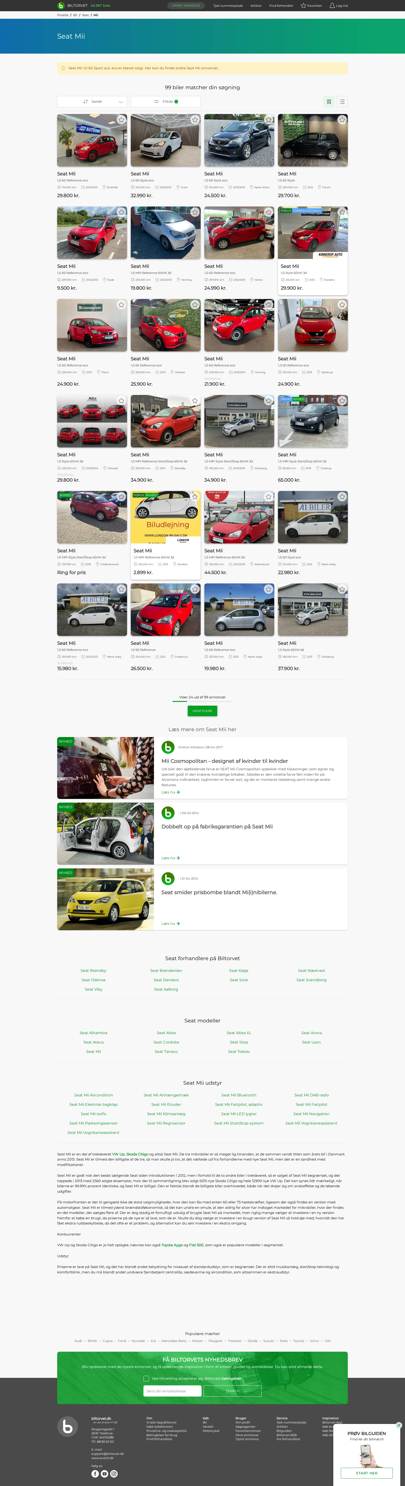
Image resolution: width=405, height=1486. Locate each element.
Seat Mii (93, 1051)
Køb (206, 1418)
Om (149, 1418)
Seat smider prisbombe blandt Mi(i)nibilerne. (219, 892)
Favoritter (314, 5)
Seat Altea (166, 1033)
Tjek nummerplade (228, 5)
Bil (75, 15)
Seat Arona (311, 1033)
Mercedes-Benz (174, 1341)
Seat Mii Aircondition (93, 1095)
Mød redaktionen (159, 1426)
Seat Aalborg (166, 989)
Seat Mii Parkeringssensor (93, 1123)
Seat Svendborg (311, 980)
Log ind (342, 5)
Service (282, 1418)
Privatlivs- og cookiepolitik (166, 1431)
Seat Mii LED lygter (239, 1114)
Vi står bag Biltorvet (161, 1422)
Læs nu (168, 792)
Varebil (208, 1426)
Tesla (284, 1341)
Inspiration (330, 1418)
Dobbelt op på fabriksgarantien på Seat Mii (217, 826)
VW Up (118, 1154)
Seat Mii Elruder (166, 1104)
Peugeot (216, 1341)
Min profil (243, 1422)
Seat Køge (238, 970)
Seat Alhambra (93, 1033)
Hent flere (202, 711)
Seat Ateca (93, 1042)
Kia (153, 1341)
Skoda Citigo (137, 1154)
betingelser (231, 1378)
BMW (92, 1341)
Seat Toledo (239, 1051)
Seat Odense (94, 980)
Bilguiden (284, 1431)
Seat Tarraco (166, 1051)
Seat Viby (93, 989)
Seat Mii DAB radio (311, 1095)
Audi (78, 1341)
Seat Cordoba (166, 1042)
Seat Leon (311, 1042)
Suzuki (268, 1341)
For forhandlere (288, 1439)
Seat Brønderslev (166, 970)
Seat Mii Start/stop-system (239, 1123)
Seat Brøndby (93, 970)
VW (328, 1341)
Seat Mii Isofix (93, 1114)
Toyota (298, 1341)
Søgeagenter (245, 1426)
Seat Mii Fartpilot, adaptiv (238, 1104)
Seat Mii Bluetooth (238, 1095)
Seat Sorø (239, 980)
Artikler (256, 5)
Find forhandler (281, 5)
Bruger (241, 1418)
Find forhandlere (159, 1439)
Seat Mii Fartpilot (311, 1104)
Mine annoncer (247, 1435)
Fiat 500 (196, 1245)
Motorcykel (211, 1431)
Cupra (107, 1341)
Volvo (314, 1341)
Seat (85, 15)
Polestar (235, 1341)
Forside (62, 15)
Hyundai (138, 1341)
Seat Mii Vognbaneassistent (311, 1123)
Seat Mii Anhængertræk (166, 1095)
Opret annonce (186, 5)
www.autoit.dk (102, 1458)
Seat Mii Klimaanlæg (166, 1114)
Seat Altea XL (239, 1033)
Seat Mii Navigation (311, 1114)
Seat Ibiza (239, 1042)
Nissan (197, 1341)
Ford (122, 1341)
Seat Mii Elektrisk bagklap (93, 1104)
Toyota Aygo (172, 1245)
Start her (367, 1473)
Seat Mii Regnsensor (166, 1123)
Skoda (253, 1341)
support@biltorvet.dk (107, 1454)
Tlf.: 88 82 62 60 (102, 1441)
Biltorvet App (332, 1422)
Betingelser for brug (161, 1435)
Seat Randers (166, 980)
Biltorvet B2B (287, 1435)
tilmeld (233, 1391)
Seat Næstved (311, 970)
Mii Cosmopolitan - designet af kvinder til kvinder (224, 761)
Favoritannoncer (248, 1431)
